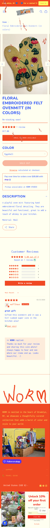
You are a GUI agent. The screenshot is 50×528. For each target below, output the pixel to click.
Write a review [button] (25, 283)
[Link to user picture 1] (11, 330)
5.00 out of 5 (32, 257)
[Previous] (2, 64)
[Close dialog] (47, 493)
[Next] (47, 64)
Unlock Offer (36, 517)
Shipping (13, 170)
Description (13, 196)
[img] (11, 300)
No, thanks (36, 524)
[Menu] (4, 11)
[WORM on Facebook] (41, 486)
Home (4, 22)
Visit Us (43, 3)
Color (8, 148)
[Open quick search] (41, 11)
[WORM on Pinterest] (43, 486)
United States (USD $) (14, 485)
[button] (9, 127)
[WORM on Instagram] (46, 486)
